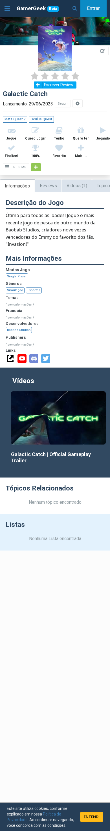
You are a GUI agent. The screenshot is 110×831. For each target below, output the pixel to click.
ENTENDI (92, 816)
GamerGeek (37, 8)
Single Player (17, 276)
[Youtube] (22, 358)
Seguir (63, 103)
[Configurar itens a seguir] (77, 103)
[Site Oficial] (10, 358)
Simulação (15, 290)
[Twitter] (45, 358)
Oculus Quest (41, 119)
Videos (77, 185)
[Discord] (33, 358)
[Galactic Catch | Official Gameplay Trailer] (58, 418)
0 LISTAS (19, 167)
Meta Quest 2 (15, 119)
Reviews (48, 185)
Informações (17, 186)
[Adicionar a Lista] (36, 167)
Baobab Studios (18, 330)
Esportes (33, 290)
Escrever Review (58, 85)
